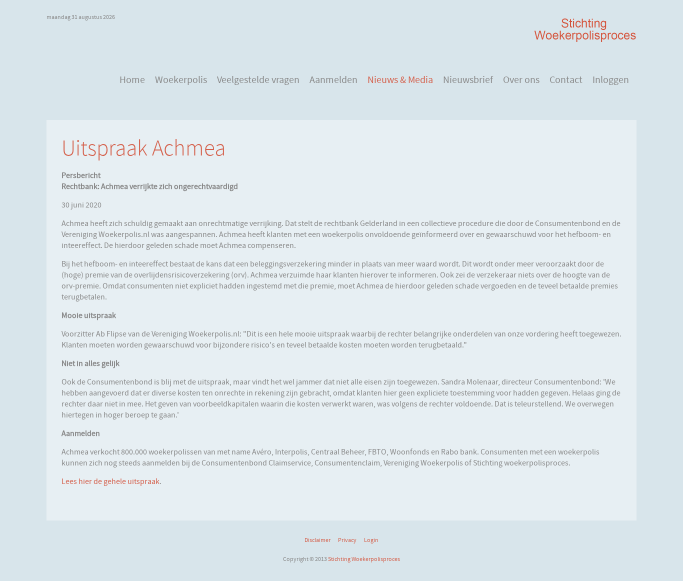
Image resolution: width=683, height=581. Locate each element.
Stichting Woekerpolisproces (364, 559)
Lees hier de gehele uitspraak (111, 481)
